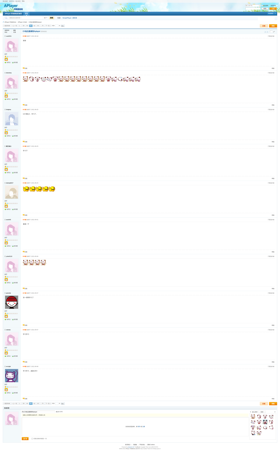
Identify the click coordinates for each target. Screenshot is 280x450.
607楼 (24, 293)
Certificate (137, 447)
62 (34, 26)
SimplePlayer (67, 18)
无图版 (135, 444)
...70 (42, 26)
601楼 (24, 73)
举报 (273, 68)
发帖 (273, 26)
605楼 (24, 219)
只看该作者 (271, 36)
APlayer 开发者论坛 (10, 22)
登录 (264, 8)
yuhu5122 (9, 256)
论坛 (26, 13)
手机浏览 (142, 444)
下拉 (259, 5)
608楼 (24, 330)
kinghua (8, 109)
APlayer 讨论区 (22, 22)
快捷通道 (270, 13)
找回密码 (273, 5)
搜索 (51, 18)
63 (38, 26)
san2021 (8, 36)
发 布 (25, 439)
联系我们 (127, 444)
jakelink (8, 293)
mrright (8, 366)
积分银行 (5, 1)
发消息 (16, 62)
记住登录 (265, 5)
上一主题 (265, 32)
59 (23, 26)
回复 (263, 26)
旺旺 (262, 412)
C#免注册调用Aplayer (35, 22)
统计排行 (18, 1)
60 (27, 26)
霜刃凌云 (8, 146)
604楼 (24, 183)
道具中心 (11, 1)
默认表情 (254, 412)
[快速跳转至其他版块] (3, 22)
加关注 (8, 62)
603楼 (24, 146)
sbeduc (8, 330)
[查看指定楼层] (274, 32)
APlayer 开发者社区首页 (13, 13)
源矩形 (74, 18)
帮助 (23, 1)
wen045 (8, 219)
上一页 (15, 26)
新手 (6, 54)
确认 (62, 26)
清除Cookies (151, 444)
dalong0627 (9, 183)
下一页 (47, 26)
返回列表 (7, 26)
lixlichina (9, 73)
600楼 (24, 36)
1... (20, 26)
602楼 (24, 109)
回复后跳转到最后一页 (40, 438)
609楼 (24, 366)
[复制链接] (44, 31)
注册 (273, 8)
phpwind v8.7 (131, 447)
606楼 (24, 256)
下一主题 (267, 32)
